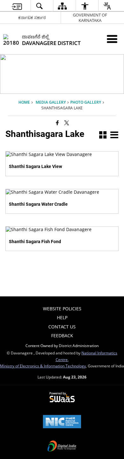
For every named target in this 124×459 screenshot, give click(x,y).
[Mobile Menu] (112, 38)
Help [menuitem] (62, 317)
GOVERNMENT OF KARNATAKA (90, 17)
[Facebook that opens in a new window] (57, 122)
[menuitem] (17, 6)
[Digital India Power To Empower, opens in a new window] (62, 446)
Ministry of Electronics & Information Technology (43, 365)
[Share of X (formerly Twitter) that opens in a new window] (67, 122)
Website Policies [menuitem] (62, 309)
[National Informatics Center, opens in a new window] (62, 422)
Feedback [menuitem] (62, 336)
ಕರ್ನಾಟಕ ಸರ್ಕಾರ (32, 17)
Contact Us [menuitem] (62, 327)
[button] (103, 135)
